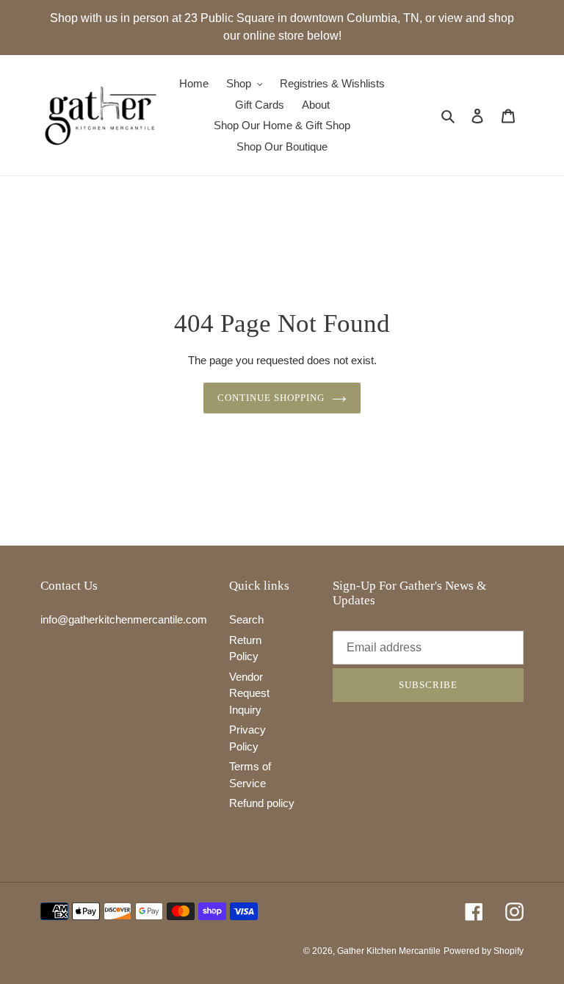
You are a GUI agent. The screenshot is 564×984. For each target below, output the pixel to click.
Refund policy (261, 803)
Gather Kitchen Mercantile (389, 951)
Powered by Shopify (484, 951)
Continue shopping (271, 397)
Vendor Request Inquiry (249, 693)
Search (246, 619)
